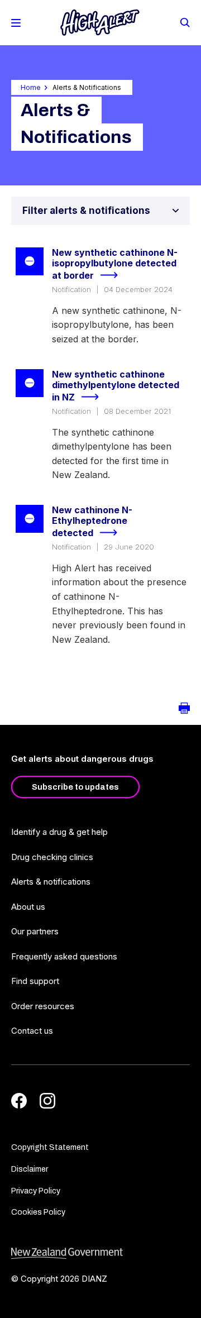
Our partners (35, 931)
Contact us (32, 1030)
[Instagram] (47, 1101)
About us (28, 906)
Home (31, 87)
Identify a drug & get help (59, 832)
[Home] (100, 22)
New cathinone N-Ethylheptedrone (92, 521)
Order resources (42, 1006)
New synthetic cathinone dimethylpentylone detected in (115, 386)
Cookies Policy (38, 1212)
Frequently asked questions (64, 956)
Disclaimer (29, 1169)
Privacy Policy (35, 1191)
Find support (35, 981)
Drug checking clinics (52, 857)
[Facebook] (19, 1101)
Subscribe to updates (75, 786)
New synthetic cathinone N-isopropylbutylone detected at (115, 264)
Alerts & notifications (50, 881)
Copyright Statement (50, 1147)
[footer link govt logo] (100, 1253)
